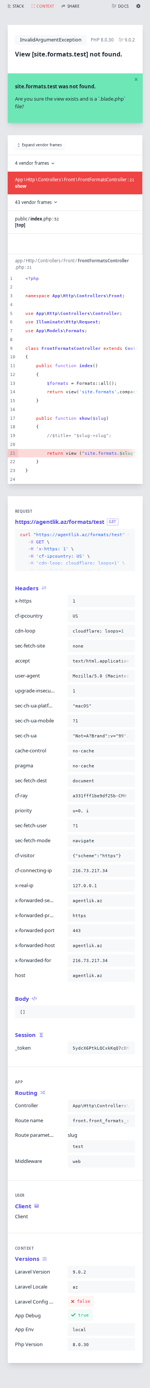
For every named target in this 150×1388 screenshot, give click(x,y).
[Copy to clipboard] (128, 535)
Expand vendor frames (42, 144)
